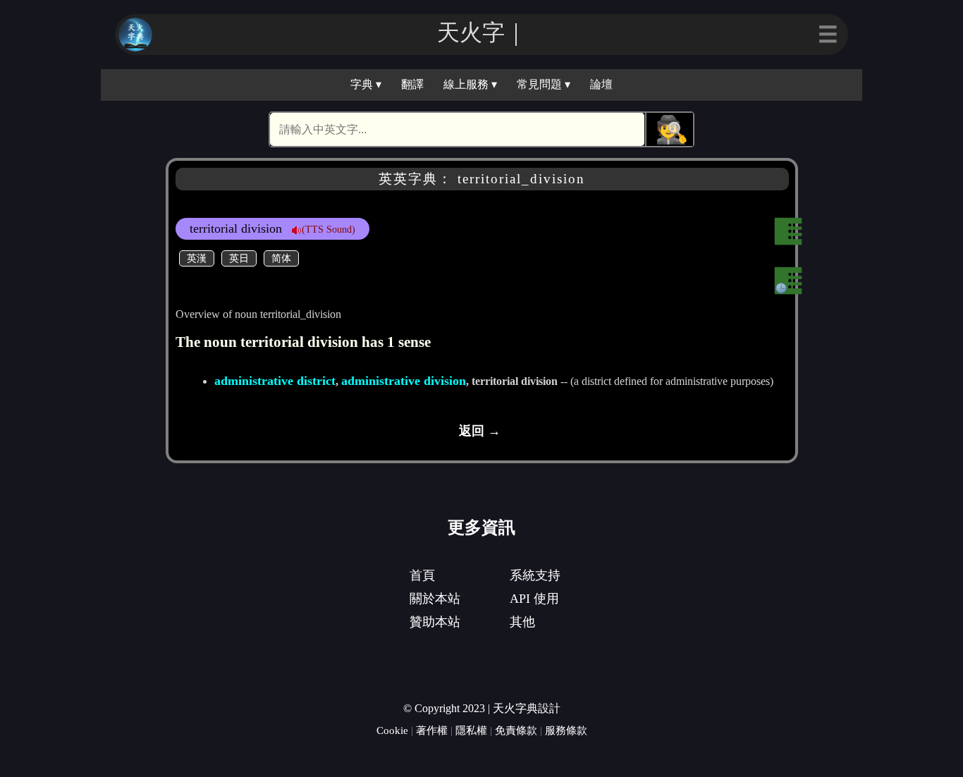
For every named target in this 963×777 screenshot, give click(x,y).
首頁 (422, 575)
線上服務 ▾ (470, 84)
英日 (239, 258)
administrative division (403, 381)
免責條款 (516, 730)
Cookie (392, 730)
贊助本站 (435, 622)
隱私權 (471, 730)
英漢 (197, 258)
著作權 (432, 730)
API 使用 (534, 599)
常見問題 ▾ (543, 84)
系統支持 (535, 575)
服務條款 (566, 730)
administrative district (275, 381)
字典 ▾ (365, 84)
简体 (281, 258)
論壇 (601, 84)
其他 (522, 622)
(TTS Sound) (328, 229)
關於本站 (435, 599)
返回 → (480, 431)
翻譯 (412, 84)
